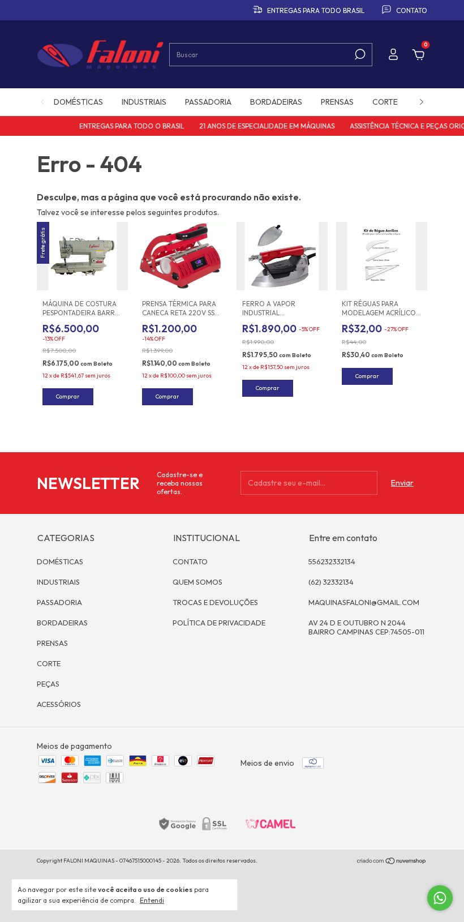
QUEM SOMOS (197, 581)
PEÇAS (48, 683)
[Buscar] (359, 54)
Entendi (152, 900)
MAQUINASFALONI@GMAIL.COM (363, 602)
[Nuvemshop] (391, 862)
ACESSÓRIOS (59, 704)
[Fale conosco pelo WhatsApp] (440, 898)
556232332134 (331, 561)
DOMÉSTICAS (78, 102)
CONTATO (190, 561)
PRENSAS (337, 102)
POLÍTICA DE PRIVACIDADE (219, 622)
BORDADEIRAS (276, 102)
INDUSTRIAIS (144, 102)
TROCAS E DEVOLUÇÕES (215, 602)
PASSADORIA (208, 102)
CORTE (385, 102)
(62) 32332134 (331, 581)
